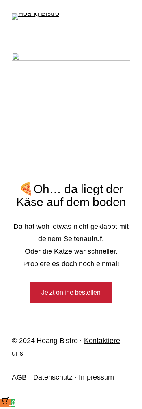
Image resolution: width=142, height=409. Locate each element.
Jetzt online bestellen (71, 292)
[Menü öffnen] (113, 16)
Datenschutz (53, 377)
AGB (19, 377)
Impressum (96, 377)
